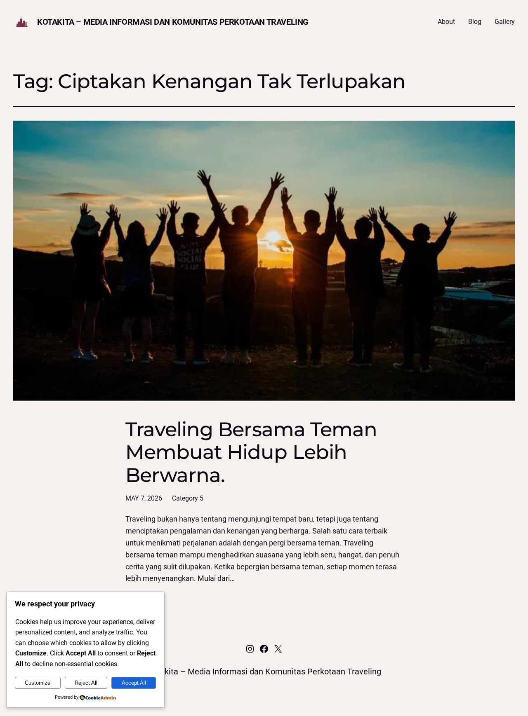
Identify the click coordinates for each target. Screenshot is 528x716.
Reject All (86, 683)
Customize (37, 683)
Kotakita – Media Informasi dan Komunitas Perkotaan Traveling (173, 22)
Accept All (134, 683)
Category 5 (187, 498)
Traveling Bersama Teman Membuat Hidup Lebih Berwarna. (251, 452)
